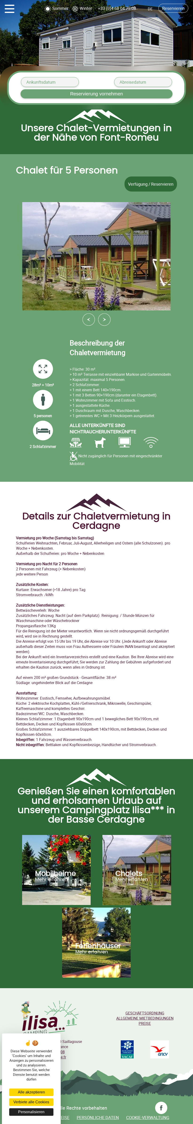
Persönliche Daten (98, 1117)
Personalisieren (31, 1112)
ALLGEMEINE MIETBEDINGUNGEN (144, 1018)
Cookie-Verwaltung (147, 1117)
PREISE (145, 1023)
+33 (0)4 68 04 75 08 (117, 8)
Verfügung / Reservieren (150, 184)
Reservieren (173, 8)
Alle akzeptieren (31, 1092)
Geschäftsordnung (144, 1013)
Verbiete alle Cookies (31, 1102)
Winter (85, 8)
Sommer (59, 8)
